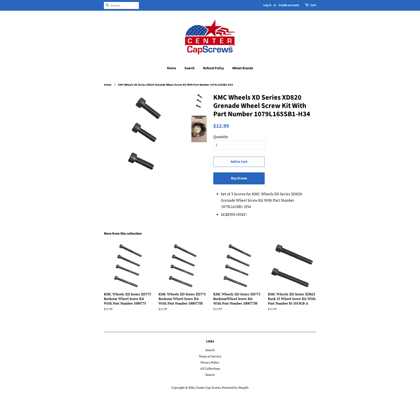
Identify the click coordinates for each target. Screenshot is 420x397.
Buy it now (239, 178)
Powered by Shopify (235, 387)
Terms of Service (210, 356)
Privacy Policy (210, 362)
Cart (313, 5)
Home (171, 68)
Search (189, 68)
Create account (288, 5)
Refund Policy (213, 68)
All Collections (210, 368)
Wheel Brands (242, 68)
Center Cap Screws (208, 387)
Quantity (220, 136)
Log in (267, 5)
